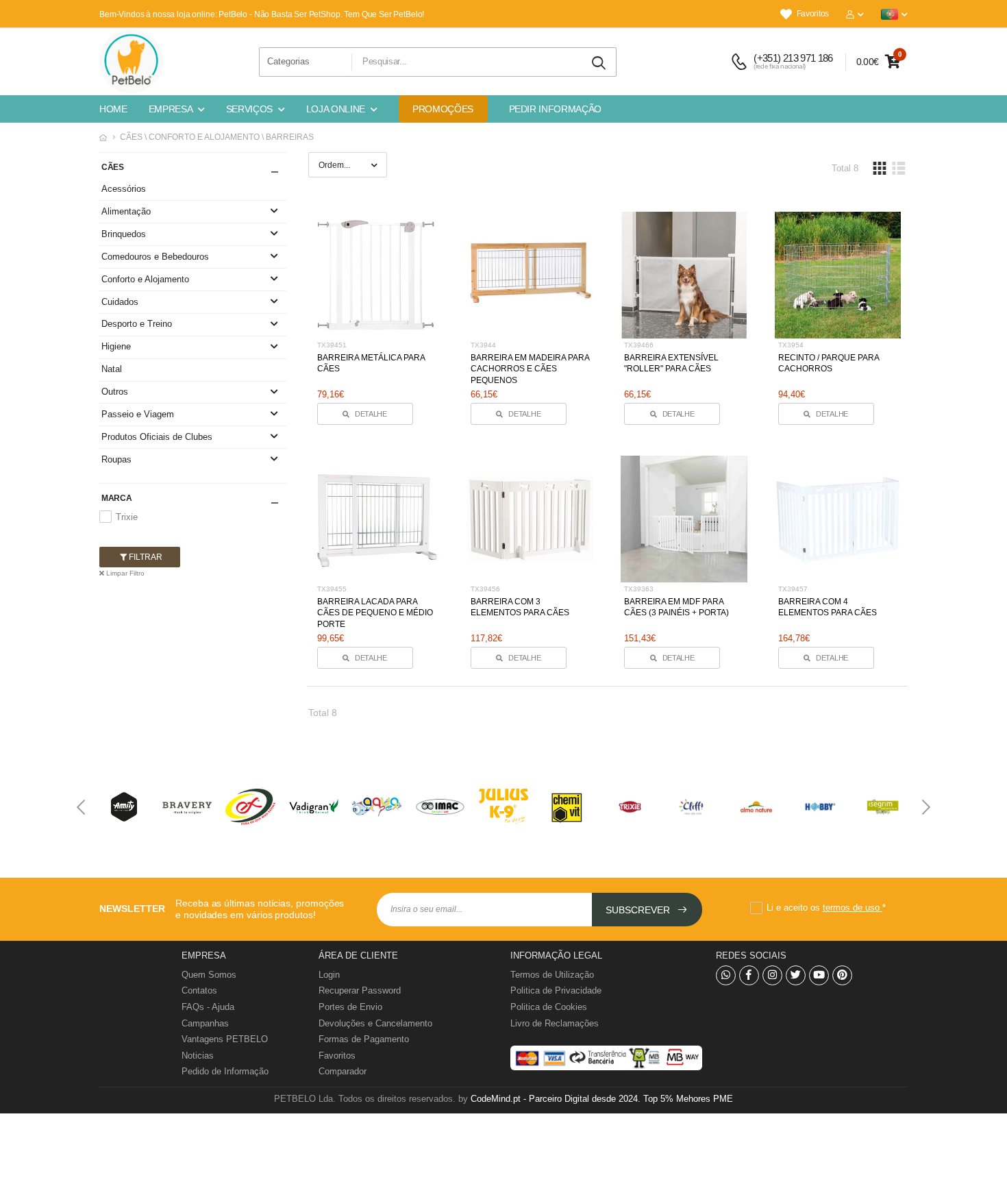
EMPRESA (171, 108)
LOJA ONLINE (335, 108)
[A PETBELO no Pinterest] (842, 975)
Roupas (116, 459)
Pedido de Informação (225, 1071)
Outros (114, 391)
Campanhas (205, 1023)
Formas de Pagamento (364, 1039)
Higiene (116, 346)
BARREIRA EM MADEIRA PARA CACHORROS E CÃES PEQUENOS (530, 369)
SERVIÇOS (249, 108)
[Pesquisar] (599, 63)
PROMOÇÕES (442, 108)
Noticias (198, 1055)
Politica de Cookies (548, 1007)
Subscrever (639, 909)
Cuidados (119, 302)
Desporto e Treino (136, 324)
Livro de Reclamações (554, 1023)
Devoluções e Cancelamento (375, 1023)
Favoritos (813, 13)
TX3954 (791, 345)
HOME (113, 108)
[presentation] (82, 807)
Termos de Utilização (552, 975)
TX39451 (332, 345)
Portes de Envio (350, 1007)
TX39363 (639, 589)
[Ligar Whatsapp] (726, 975)
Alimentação (126, 211)
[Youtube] (819, 975)
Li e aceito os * (826, 907)
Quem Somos (209, 975)
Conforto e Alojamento (145, 279)
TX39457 (793, 589)
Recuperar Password (360, 990)
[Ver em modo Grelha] (879, 168)
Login (329, 975)
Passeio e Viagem (137, 414)
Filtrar (144, 557)
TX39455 (332, 589)
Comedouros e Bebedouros (155, 256)
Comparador (342, 1071)
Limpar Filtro (124, 573)
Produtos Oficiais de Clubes (156, 437)
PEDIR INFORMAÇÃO (555, 108)
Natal (111, 369)
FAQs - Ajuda (208, 1007)
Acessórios (123, 189)
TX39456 (485, 589)
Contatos (199, 990)
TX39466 (639, 345)
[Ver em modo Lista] (898, 168)
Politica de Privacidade (555, 990)
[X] (796, 975)
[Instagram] (772, 975)
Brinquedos (123, 234)
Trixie (127, 517)
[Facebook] (749, 975)
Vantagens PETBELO (225, 1039)
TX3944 (483, 345)
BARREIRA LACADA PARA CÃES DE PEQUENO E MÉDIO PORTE (375, 613)
